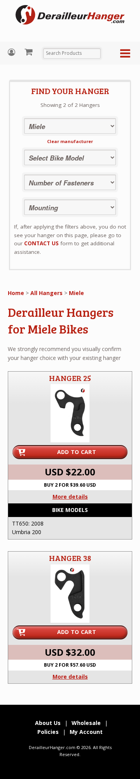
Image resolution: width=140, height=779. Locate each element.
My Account (12, 52)
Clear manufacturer (70, 141)
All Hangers (46, 293)
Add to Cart (76, 452)
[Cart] (29, 51)
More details (70, 496)
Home (16, 293)
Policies (48, 731)
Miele (76, 293)
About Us (48, 723)
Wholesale (86, 723)
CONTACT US (41, 243)
